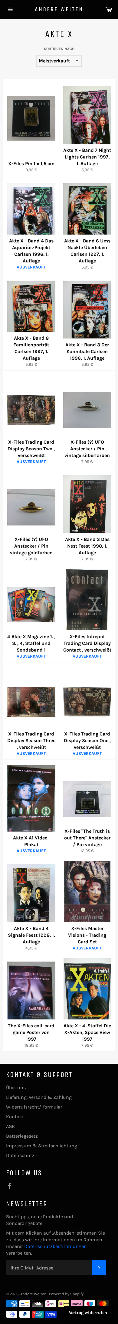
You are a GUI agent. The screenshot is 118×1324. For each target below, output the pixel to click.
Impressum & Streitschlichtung (41, 1146)
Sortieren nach (59, 49)
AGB (10, 1126)
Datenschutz (20, 1155)
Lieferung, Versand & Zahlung (39, 1097)
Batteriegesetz (22, 1136)
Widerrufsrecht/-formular (34, 1107)
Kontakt (15, 1116)
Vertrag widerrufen (88, 1312)
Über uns (16, 1087)
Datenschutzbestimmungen (55, 1246)
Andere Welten (59, 9)
